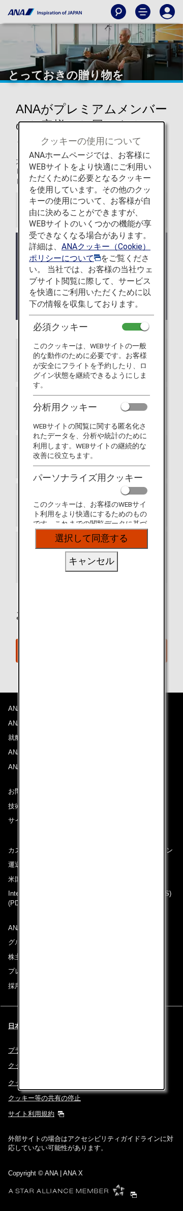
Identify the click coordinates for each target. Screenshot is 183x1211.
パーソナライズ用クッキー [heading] (88, 477)
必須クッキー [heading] (60, 326)
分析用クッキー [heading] (65, 407)
